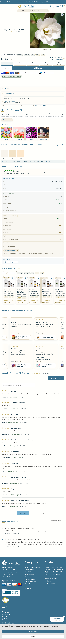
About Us (28, 589)
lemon (3, 54)
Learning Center (30, 579)
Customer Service (30, 581)
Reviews (45, 49)
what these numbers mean (10, 255)
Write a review (56, 378)
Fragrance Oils (29, 569)
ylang (37, 54)
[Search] (50, 6)
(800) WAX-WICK (57, 569)
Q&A (50, 49)
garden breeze (11, 54)
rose (33, 54)
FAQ (26, 586)
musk (43, 54)
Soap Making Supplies (32, 572)
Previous (23, 513)
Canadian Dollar (50, 583)
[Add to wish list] (12, 278)
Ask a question (56, 521)
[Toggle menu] (3, 6)
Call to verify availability (41, 105)
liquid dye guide (49, 161)
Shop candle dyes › (60, 145)
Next (44, 513)
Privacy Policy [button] (33, 631)
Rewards (27, 584)
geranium (26, 54)
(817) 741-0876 (57, 567)
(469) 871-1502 (57, 572)
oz (12, 59)
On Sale (27, 577)
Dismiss (33, 636)
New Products (29, 574)
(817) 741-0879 (57, 574)
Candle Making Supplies (32, 567)
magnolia (19, 54)
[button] (62, 14)
